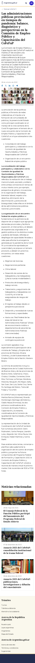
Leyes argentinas (7, 628)
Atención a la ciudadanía (10, 611)
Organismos (5, 631)
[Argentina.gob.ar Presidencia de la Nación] (9, 3)
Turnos (4, 605)
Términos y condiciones (9, 648)
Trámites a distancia (8, 608)
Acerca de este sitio (8, 645)
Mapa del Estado (7, 634)
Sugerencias (5, 651)
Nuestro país (6, 624)
